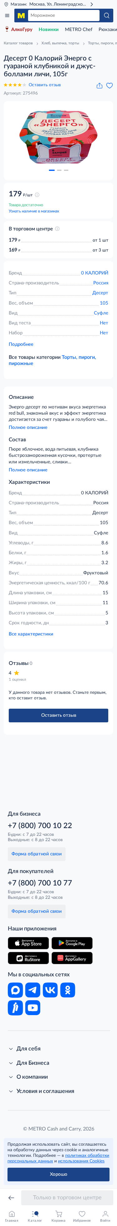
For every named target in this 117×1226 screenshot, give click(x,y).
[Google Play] (72, 943)
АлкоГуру (21, 29)
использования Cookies (81, 1161)
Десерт (100, 293)
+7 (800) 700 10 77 (40, 883)
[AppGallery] (72, 958)
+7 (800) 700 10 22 (40, 826)
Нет (104, 323)
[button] (52, 170)
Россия (100, 283)
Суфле (101, 313)
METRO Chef (78, 29)
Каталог (7, 15)
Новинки (49, 29)
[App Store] (28, 943)
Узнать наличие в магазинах (34, 211)
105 (104, 303)
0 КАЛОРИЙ (94, 273)
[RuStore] (28, 958)
